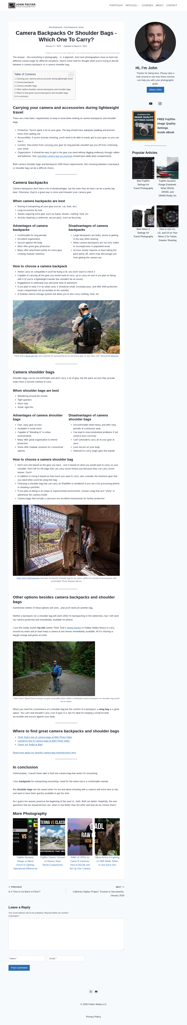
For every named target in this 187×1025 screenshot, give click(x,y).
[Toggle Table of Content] (70, 74)
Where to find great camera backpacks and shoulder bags (42, 93)
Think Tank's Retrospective (28, 578)
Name (13, 958)
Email (53, 958)
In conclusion (22, 96)
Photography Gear (74, 27)
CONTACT (171, 5)
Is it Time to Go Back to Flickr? (24, 889)
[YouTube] (96, 991)
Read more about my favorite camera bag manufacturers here (44, 752)
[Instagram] (160, 103)
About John (155, 89)
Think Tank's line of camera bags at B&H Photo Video (45, 737)
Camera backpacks (25, 82)
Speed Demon (74, 627)
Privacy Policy (93, 1016)
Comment (14, 916)
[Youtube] (150, 103)
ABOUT (159, 5)
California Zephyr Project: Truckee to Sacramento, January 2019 (98, 891)
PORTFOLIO (116, 5)
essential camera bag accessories (54, 156)
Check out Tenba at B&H (30, 744)
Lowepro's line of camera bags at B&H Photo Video (44, 741)
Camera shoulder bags (26, 86)
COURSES (147, 5)
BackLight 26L (32, 356)
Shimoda (114, 356)
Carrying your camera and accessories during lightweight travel (44, 78)
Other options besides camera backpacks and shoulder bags (43, 89)
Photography (56, 27)
